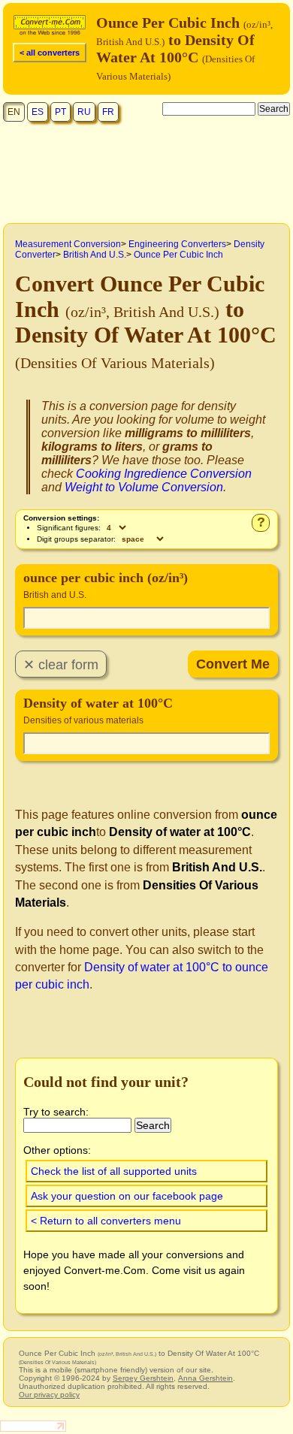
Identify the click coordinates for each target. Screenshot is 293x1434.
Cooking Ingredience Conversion (164, 473)
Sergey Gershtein (143, 1378)
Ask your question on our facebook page (127, 1196)
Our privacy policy (49, 1394)
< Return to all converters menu (106, 1221)
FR (108, 112)
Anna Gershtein (205, 1378)
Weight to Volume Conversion (144, 487)
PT (60, 112)
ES (38, 112)
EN (14, 112)
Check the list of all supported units (114, 1171)
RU (84, 112)
